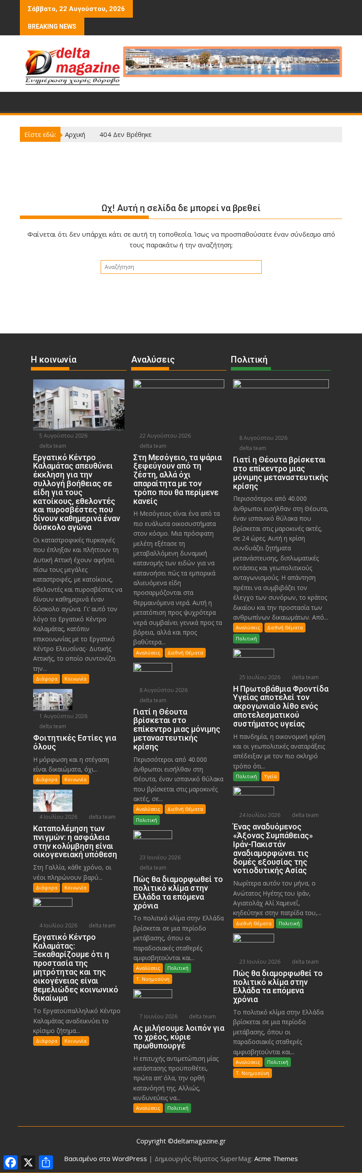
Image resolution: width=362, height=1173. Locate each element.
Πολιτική (146, 820)
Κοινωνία (75, 678)
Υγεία (270, 776)
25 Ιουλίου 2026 (259, 677)
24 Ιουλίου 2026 (259, 815)
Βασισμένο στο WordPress (105, 1158)
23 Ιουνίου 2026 (159, 857)
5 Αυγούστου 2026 (62, 435)
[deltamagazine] (28, 101)
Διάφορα (46, 678)
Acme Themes (276, 1158)
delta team (52, 446)
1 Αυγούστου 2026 (62, 716)
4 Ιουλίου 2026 (57, 817)
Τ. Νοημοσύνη (153, 979)
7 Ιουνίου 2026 (157, 1016)
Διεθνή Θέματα (185, 652)
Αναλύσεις (148, 652)
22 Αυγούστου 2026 (164, 435)
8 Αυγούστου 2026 (163, 690)
